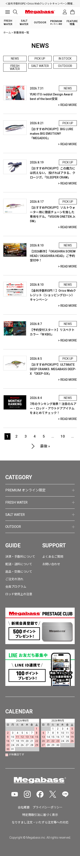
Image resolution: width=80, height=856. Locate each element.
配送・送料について (18, 564)
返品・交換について (18, 571)
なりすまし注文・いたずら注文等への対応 (40, 822)
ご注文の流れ (14, 579)
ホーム (7, 32)
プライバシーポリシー (48, 807)
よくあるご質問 (52, 556)
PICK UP (40, 58)
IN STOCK (65, 58)
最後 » (45, 446)
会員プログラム (15, 586)
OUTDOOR (65, 66)
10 (63, 436)
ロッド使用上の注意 (18, 594)
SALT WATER (40, 66)
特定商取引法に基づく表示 (40, 815)
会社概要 (24, 807)
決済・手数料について (20, 556)
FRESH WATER (15, 67)
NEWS (15, 58)
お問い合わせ (51, 564)
